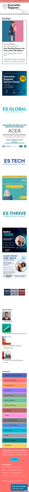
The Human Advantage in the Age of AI (15, 333)
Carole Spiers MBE (11, 53)
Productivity (8, 430)
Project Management (10, 440)
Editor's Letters (8, 395)
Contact (22, 475)
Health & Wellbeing (9, 44)
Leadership (7, 410)
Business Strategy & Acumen (12, 375)
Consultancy (5, 473)
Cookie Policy (5, 475)
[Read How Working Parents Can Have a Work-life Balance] (12, 31)
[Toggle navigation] (23, 11)
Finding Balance (8, 321)
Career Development (10, 380)
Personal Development (11, 420)
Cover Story (7, 390)
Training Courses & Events (14, 467)
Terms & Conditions (16, 473)
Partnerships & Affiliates (16, 470)
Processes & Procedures (11, 425)
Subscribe (14, 459)
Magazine (4, 470)
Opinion (6, 415)
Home (3, 467)
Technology (7, 445)
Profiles (6, 435)
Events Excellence (9, 400)
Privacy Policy (15, 475)
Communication (9, 385)
